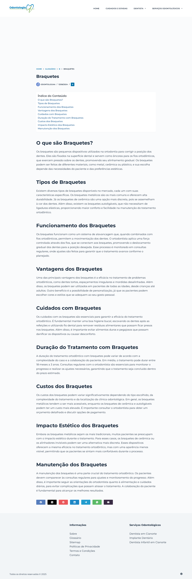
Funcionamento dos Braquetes (55, 107)
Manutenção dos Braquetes (54, 128)
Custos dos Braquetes (50, 121)
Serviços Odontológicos (166, 8)
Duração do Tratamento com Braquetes (60, 118)
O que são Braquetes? (50, 100)
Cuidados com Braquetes (52, 114)
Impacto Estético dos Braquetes (56, 125)
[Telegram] (85, 502)
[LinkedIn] (74, 502)
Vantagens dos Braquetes (52, 110)
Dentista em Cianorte (143, 533)
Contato (75, 555)
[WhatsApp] (97, 502)
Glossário (75, 538)
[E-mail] (108, 502)
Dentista (138, 8)
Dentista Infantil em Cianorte (147, 542)
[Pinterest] (63, 502)
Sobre (73, 533)
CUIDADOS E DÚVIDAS (116, 8)
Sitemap (75, 542)
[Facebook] (40, 502)
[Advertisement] (96, 38)
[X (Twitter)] (52, 502)
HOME (96, 8)
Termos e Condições (82, 550)
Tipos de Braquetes (49, 103)
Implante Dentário (141, 538)
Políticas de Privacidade (85, 546)
